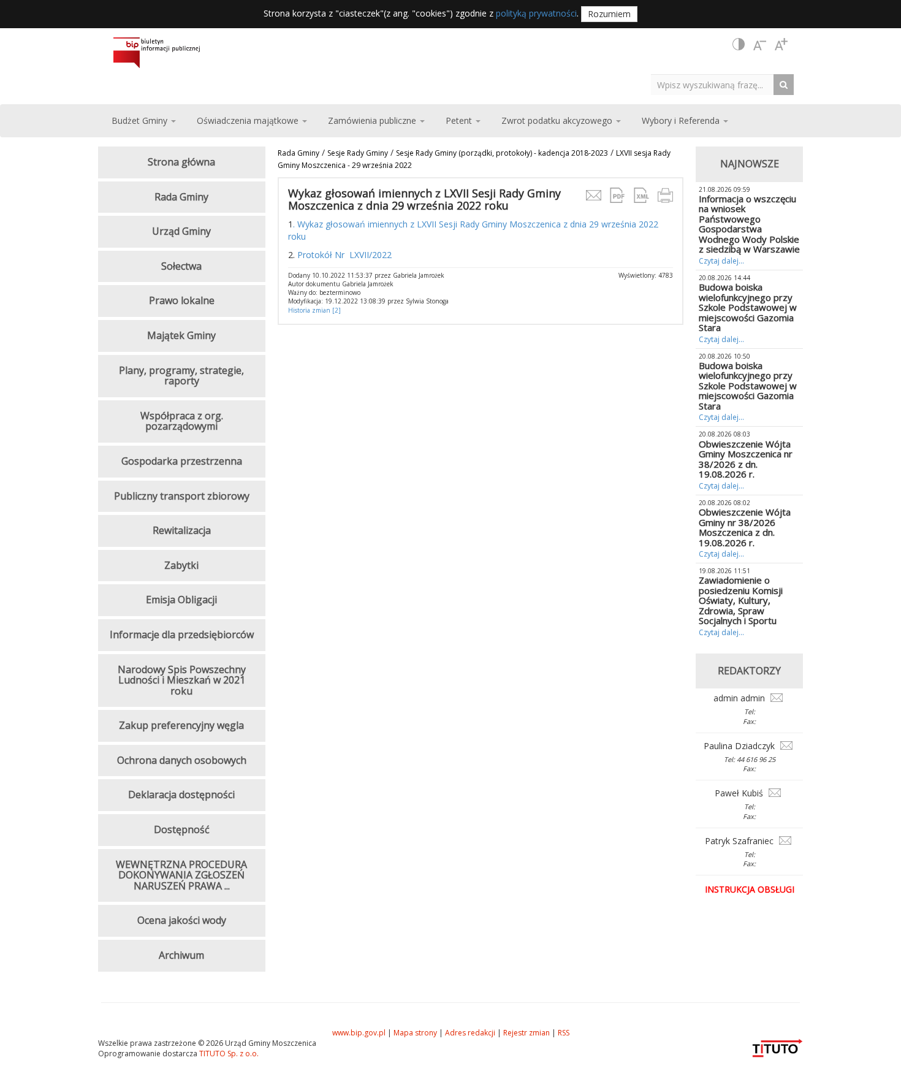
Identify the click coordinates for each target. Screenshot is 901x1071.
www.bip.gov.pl (359, 1032)
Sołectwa (181, 266)
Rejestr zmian (526, 1032)
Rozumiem (609, 14)
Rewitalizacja (182, 530)
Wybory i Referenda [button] (682, 120)
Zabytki (181, 565)
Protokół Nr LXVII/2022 (344, 255)
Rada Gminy (298, 153)
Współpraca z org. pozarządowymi (181, 421)
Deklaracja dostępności (181, 794)
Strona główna (181, 162)
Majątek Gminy (181, 335)
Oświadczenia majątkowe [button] (249, 120)
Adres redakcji (470, 1032)
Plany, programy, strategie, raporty (181, 376)
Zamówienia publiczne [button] (373, 120)
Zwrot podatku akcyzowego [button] (558, 120)
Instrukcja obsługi (749, 889)
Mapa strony (415, 1032)
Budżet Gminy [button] (141, 120)
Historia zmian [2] (314, 310)
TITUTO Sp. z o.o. (228, 1053)
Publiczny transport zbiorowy (181, 496)
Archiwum (181, 955)
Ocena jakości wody (181, 920)
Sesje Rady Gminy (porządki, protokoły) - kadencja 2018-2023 (502, 153)
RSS (563, 1032)
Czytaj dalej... (721, 261)
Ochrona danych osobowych (181, 760)
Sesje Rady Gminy (357, 153)
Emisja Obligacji (181, 599)
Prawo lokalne (182, 300)
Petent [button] (460, 120)
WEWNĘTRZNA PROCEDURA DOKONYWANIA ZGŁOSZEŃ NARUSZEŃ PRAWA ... (181, 875)
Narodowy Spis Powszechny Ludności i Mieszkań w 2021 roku (182, 680)
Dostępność (182, 829)
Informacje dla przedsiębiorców (182, 634)
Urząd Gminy (181, 231)
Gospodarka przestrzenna (181, 461)
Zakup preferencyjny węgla (181, 725)
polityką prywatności (536, 13)
